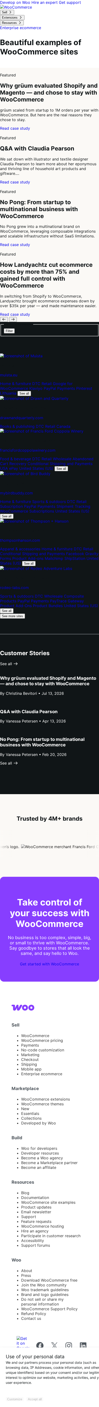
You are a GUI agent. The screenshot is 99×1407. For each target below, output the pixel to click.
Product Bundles (48, 605)
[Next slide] (13, 319)
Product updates (36, 1207)
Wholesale (63, 458)
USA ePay (9, 468)
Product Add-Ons (16, 605)
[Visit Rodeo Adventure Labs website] (36, 568)
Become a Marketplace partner (49, 1162)
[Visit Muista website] (21, 355)
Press (26, 1275)
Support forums (35, 1245)
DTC (37, 383)
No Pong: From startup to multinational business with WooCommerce (42, 742)
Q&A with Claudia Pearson (29, 711)
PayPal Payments (60, 388)
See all (24, 393)
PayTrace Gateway (67, 601)
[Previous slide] (4, 319)
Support (28, 1216)
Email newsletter (36, 1211)
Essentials (30, 1113)
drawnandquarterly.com (21, 417)
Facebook (75, 553)
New (25, 1108)
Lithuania (9, 393)
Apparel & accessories (21, 548)
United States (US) (37, 468)
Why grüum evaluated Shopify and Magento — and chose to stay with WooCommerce (48, 680)
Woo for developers (39, 1148)
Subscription (12, 506)
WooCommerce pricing (42, 1040)
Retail (47, 383)
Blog (25, 1192)
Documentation (35, 1197)
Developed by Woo (38, 1123)
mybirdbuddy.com (16, 493)
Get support (70, 2)
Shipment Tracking (73, 506)
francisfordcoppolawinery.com (28, 450)
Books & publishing (18, 426)
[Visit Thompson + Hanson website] (34, 521)
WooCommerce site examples (48, 1202)
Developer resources (40, 1153)
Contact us (31, 1318)
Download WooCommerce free (49, 1280)
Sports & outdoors (49, 501)
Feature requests (36, 1221)
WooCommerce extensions (45, 1099)
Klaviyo (36, 388)
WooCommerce (35, 1035)
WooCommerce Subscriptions (27, 511)
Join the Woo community (44, 1285)
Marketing (30, 1054)
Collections (31, 1118)
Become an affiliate (38, 1167)
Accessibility (32, 1240)
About (26, 1270)
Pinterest (84, 388)
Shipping (29, 1064)
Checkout (30, 1059)
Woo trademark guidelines (45, 1289)
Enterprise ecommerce (41, 1073)
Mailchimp (54, 558)
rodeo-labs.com (14, 587)
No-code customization (42, 1050)
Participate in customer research (50, 1235)
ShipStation (75, 558)
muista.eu (8, 375)
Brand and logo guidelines (44, 1294)
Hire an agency (35, 1231)
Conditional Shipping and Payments (60, 463)
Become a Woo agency (42, 1158)
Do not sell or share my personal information (42, 1301)
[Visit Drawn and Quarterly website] (34, 398)
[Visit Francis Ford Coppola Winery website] (41, 431)
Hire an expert (45, 2)
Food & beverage (16, 458)
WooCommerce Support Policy (49, 1308)
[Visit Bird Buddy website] (25, 473)
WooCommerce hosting (42, 1226)
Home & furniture (16, 383)
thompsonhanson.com (20, 540)
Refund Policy (33, 1313)
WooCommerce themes (42, 1104)
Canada (63, 426)
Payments (30, 1045)
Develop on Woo (15, 2)
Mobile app (31, 1069)
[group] (49, 99)
